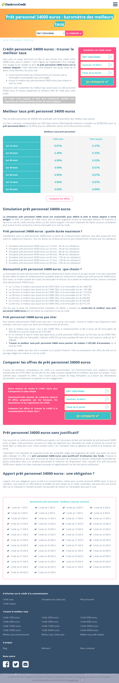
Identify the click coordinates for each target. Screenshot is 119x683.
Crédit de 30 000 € (47, 545)
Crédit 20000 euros (89, 626)
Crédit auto (8, 599)
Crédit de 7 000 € (74, 513)
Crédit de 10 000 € (47, 518)
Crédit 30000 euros (51, 630)
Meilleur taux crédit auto (53, 634)
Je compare (95, 81)
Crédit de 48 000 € (102, 567)
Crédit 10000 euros (12, 626)
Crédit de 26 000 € (47, 540)
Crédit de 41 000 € (19, 561)
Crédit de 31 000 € (74, 545)
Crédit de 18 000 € (47, 529)
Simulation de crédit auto (53, 599)
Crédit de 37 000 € (19, 556)
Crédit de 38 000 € (47, 556)
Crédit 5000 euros (50, 621)
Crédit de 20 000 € (102, 529)
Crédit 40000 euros (89, 630)
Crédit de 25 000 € (19, 540)
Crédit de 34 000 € (47, 550)
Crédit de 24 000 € (102, 534)
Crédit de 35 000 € (74, 550)
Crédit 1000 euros (11, 617)
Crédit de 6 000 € (47, 513)
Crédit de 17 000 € (19, 529)
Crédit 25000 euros (12, 630)
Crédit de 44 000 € (102, 561)
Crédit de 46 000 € (47, 567)
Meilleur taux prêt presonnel (16, 634)
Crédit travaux (9, 603)
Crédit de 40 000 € (102, 556)
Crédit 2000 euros (50, 617)
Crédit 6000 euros (88, 621)
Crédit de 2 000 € (47, 507)
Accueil (5, 40)
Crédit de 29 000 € (19, 545)
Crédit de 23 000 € (74, 534)
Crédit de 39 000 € (74, 556)
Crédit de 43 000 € (74, 561)
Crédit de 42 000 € (47, 561)
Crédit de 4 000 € (102, 507)
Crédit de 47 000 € (74, 567)
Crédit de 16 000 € (102, 523)
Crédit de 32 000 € (102, 545)
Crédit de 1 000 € (19, 507)
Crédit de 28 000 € (102, 540)
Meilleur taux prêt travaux (92, 634)
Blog (5, 648)
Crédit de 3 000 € (74, 507)
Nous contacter (87, 648)
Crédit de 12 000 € (102, 518)
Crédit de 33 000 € (19, 550)
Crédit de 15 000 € (74, 523)
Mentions (46, 648)
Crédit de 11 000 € (74, 518)
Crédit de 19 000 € (74, 529)
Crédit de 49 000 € (19, 572)
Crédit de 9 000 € (19, 518)
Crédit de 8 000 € (102, 513)
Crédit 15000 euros (51, 626)
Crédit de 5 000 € (19, 513)
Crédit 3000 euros (88, 617)
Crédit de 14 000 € (47, 523)
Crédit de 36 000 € (102, 550)
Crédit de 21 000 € (19, 534)
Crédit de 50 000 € (47, 572)
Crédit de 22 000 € (47, 534)
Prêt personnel (16, 40)
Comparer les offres (59, 198)
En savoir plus (72, 680)
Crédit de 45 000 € (19, 567)
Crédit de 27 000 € (74, 540)
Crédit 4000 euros (11, 621)
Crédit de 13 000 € (19, 523)
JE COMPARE (73, 33)
